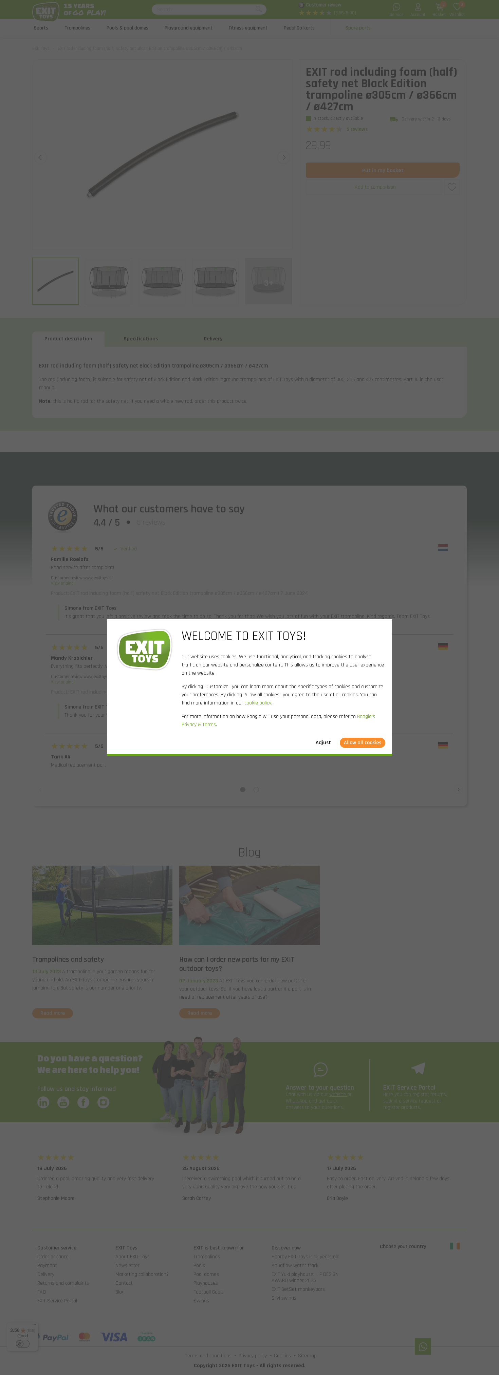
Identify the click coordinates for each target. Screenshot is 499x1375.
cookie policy (257, 703)
